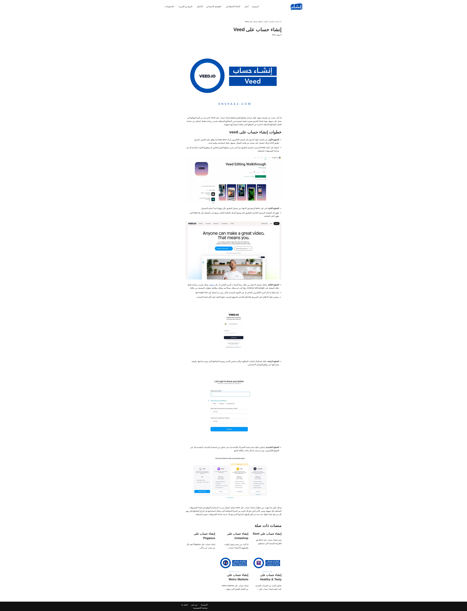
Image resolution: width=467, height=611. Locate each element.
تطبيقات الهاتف (268, 22)
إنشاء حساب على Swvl (267, 533)
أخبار (246, 6)
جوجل (211, 285)
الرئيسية (255, 6)
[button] (240, 6)
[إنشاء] (296, 6)
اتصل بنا (184, 605)
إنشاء (277, 22)
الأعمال (200, 6)
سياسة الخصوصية (200, 608)
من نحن (194, 605)
